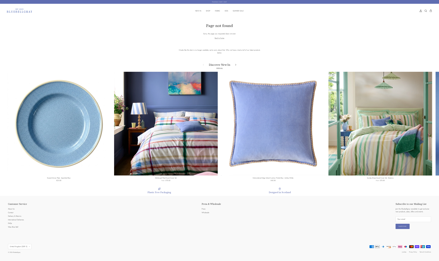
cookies (404, 252)
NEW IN (198, 11)
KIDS (226, 11)
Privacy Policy (413, 252)
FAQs (10, 223)
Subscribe (403, 226)
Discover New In (219, 64)
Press (203, 209)
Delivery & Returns (14, 216)
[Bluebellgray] (19, 11)
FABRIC (217, 11)
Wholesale (205, 212)
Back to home (219, 38)
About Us (11, 209)
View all (219, 68)
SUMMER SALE (238, 11)
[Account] (420, 10)
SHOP (208, 11)
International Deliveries (16, 219)
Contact (10, 212)
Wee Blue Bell (13, 227)
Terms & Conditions (425, 252)
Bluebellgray (16, 252)
